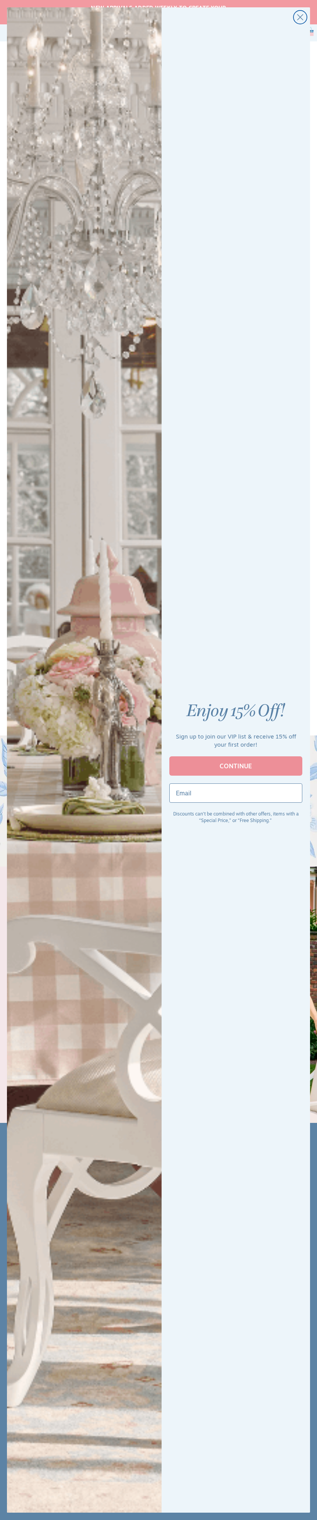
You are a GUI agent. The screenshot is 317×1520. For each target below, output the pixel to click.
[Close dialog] (300, 17)
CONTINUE (236, 766)
